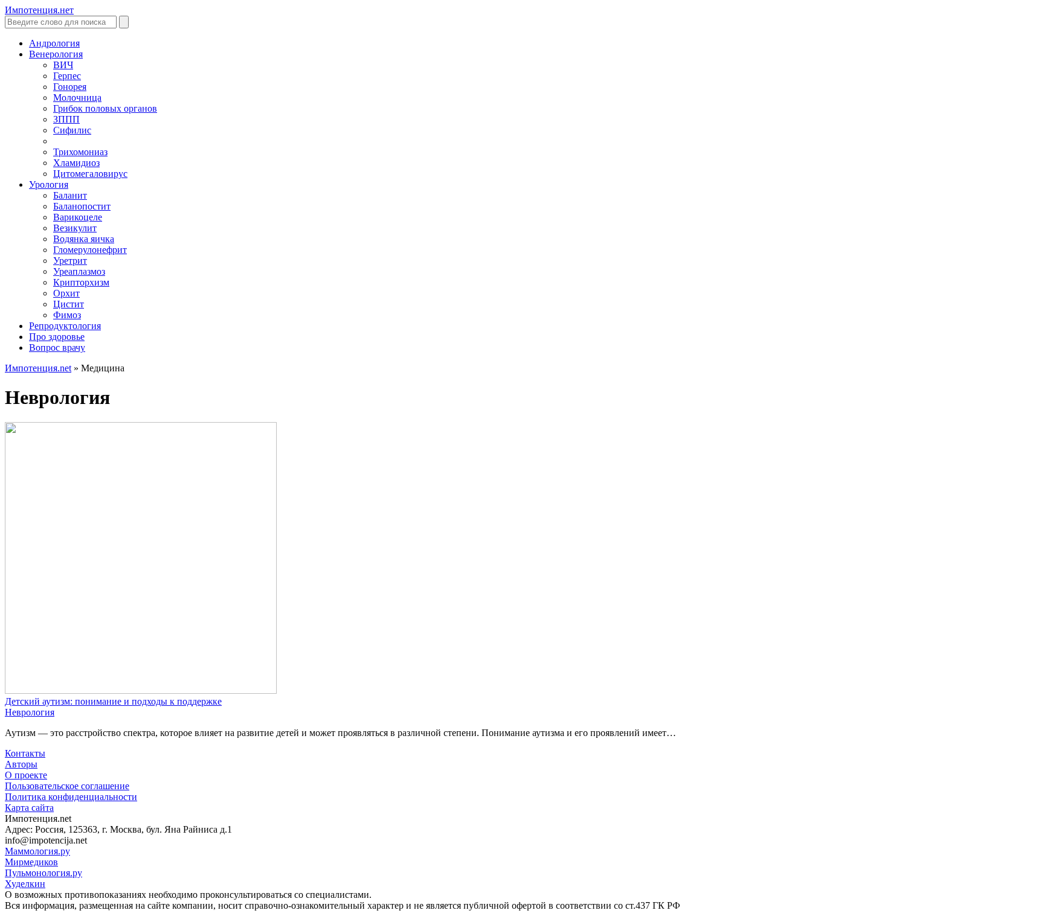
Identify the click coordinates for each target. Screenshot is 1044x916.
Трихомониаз (80, 152)
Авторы (21, 764)
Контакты (25, 753)
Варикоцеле (77, 217)
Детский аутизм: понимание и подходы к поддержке (113, 701)
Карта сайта (29, 807)
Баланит (70, 195)
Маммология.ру (37, 851)
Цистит (68, 304)
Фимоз (67, 315)
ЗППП (66, 119)
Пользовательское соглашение (67, 786)
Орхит (66, 293)
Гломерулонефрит (90, 250)
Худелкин (25, 884)
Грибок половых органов (105, 108)
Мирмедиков (31, 862)
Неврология (29, 712)
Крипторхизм (81, 282)
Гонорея (69, 87)
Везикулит (75, 228)
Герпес (67, 76)
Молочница (77, 97)
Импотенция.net (38, 368)
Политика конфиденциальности (71, 797)
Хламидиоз (76, 163)
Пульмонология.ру (43, 873)
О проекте (26, 775)
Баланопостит (82, 206)
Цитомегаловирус (90, 173)
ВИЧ (63, 65)
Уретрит (70, 260)
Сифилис (72, 130)
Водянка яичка (83, 239)
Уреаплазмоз (79, 271)
